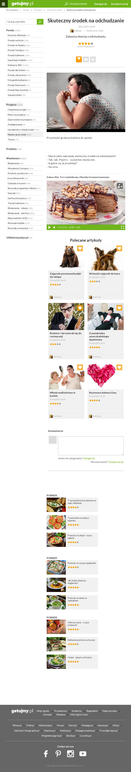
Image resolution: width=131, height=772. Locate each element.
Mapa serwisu (109, 710)
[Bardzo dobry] (89, 43)
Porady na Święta (19, 45)
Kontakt (47, 714)
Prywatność (60, 710)
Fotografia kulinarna (19, 80)
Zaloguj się (100, 3)
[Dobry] (85, 43)
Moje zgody (43, 710)
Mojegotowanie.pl (85, 730)
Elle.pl (116, 725)
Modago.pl (87, 725)
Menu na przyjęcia (18, 114)
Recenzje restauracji (20, 228)
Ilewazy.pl (103, 725)
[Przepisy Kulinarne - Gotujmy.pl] (22, 3)
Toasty (13, 139)
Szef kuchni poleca (19, 198)
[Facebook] (46, 752)
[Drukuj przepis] (93, 59)
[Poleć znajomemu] (86, 59)
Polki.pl (30, 725)
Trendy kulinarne (18, 203)
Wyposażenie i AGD (20, 218)
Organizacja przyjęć (19, 109)
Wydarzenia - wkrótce (21, 213)
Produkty (14, 148)
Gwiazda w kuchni (19, 183)
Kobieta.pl (65, 730)
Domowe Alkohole (19, 35)
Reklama (60, 714)
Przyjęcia (14, 104)
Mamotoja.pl (45, 725)
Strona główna (12, 10)
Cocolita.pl (85, 735)
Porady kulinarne (18, 55)
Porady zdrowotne (19, 75)
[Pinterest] (59, 752)
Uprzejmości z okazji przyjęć (23, 129)
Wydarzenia (15, 163)
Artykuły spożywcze (20, 173)
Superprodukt (17, 95)
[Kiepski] (79, 43)
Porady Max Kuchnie (19, 90)
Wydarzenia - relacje (20, 208)
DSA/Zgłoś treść (79, 714)
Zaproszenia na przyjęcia (22, 119)
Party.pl (73, 725)
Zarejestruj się (119, 3)
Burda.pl (70, 735)
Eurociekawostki (18, 178)
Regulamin (92, 710)
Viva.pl (60, 725)
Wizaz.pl (17, 725)
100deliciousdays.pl (19, 237)
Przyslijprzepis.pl (109, 730)
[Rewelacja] (92, 43)
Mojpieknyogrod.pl (52, 735)
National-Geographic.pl (26, 730)
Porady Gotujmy (18, 50)
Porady (13, 30)
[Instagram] (71, 752)
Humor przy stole (19, 134)
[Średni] (82, 43)
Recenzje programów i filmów (24, 188)
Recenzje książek (19, 223)
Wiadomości (16, 158)
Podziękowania (16, 124)
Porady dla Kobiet (18, 70)
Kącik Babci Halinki (20, 60)
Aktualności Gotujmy (21, 168)
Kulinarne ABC (18, 65)
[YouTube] (84, 752)
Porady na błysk (18, 40)
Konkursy (77, 710)
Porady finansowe (19, 85)
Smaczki (14, 193)
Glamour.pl (49, 730)
